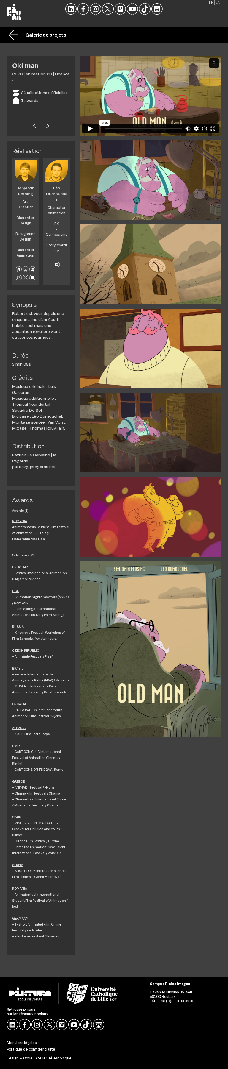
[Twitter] (107, 9)
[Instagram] (95, 9)
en (218, 2)
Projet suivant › (47, 125)
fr (211, 2)
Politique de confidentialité (31, 1049)
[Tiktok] (144, 9)
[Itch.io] (157, 9)
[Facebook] (83, 9)
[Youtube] (132, 9)
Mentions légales (22, 1042)
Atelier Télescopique (53, 1058)
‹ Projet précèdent (34, 125)
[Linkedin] (71, 9)
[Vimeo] (120, 9)
